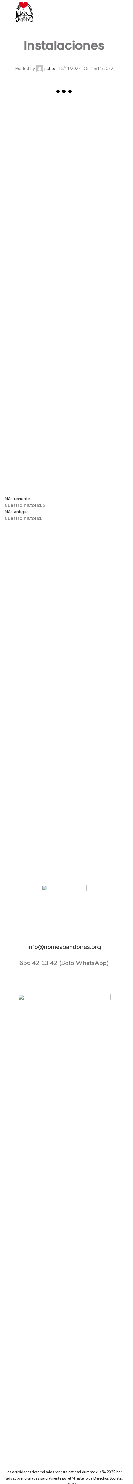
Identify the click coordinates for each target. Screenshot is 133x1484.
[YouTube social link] (120, 12)
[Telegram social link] (72, 477)
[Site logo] (25, 12)
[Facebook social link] (96, 12)
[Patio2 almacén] (94, 427)
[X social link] (104, 12)
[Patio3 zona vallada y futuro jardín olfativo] (94, 129)
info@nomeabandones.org (64, 947)
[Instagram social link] (112, 12)
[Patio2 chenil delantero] (34, 427)
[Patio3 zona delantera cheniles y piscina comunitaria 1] (94, 248)
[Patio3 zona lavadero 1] (34, 248)
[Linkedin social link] (57, 477)
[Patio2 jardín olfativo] (94, 367)
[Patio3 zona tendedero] (34, 189)
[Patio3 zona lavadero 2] (94, 189)
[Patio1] (34, 129)
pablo (49, 68)
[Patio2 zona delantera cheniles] (94, 308)
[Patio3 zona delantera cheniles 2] (34, 308)
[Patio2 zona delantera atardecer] (34, 367)
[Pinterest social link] (42, 477)
